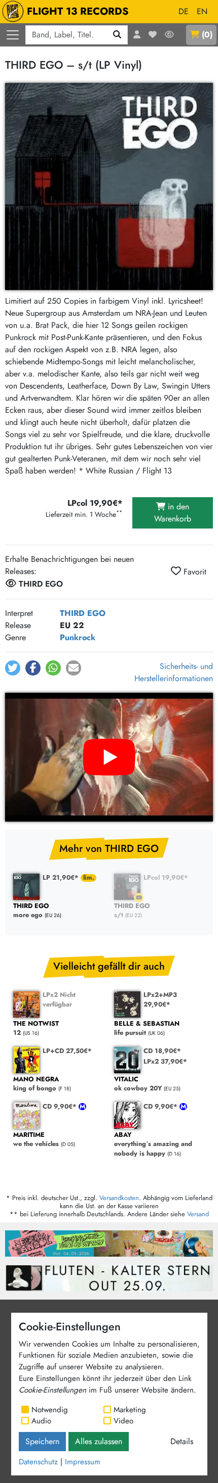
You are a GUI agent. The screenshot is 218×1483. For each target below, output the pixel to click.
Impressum (82, 1461)
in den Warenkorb (172, 512)
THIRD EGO (82, 613)
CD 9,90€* (61, 1106)
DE (183, 11)
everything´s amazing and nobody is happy (153, 1144)
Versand (198, 1214)
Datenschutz (38, 1461)
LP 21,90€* (62, 877)
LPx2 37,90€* (165, 1061)
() (207, 34)
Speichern (42, 1441)
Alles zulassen (98, 1441)
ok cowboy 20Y (138, 1084)
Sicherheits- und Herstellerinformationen (173, 672)
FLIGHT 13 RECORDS (78, 11)
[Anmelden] (136, 35)
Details (181, 1441)
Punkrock (77, 637)
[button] (12, 668)
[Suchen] (117, 34)
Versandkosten (119, 1198)
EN (202, 11)
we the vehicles (36, 1140)
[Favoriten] (152, 35)
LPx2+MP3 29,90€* (160, 999)
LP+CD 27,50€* (67, 1051)
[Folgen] (169, 35)
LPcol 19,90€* (165, 877)
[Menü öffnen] (13, 34)
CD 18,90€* (162, 1051)
